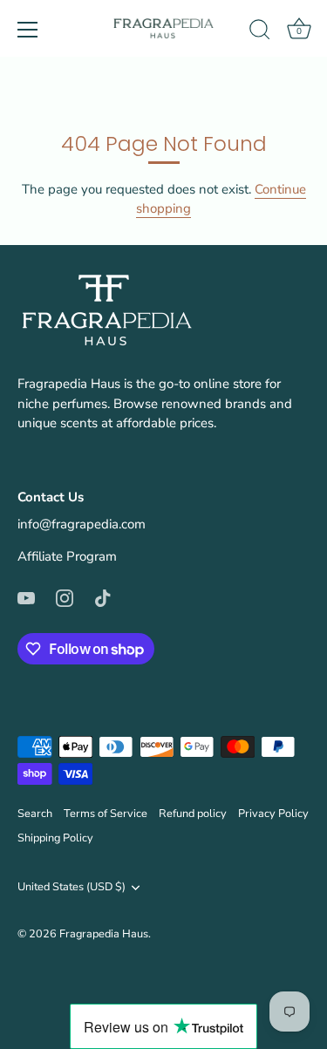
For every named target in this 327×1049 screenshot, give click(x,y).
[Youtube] (26, 597)
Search (34, 813)
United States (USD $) (71, 888)
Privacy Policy (273, 813)
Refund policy (193, 813)
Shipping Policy (55, 838)
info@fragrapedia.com (81, 524)
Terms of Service (105, 813)
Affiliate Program (67, 556)
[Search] (260, 32)
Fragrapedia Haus (103, 934)
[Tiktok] (103, 597)
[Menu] (28, 29)
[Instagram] (64, 597)
